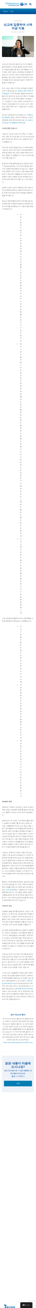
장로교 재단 (22, 91)
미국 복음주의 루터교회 (16, 123)
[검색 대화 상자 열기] (30, 4)
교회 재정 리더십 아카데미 (23, 989)
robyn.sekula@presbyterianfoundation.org (17, 1042)
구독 (18, 1083)
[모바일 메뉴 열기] (25, 5)
